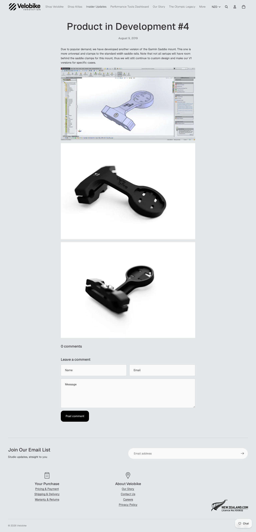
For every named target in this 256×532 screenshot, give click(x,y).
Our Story (128, 489)
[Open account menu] (234, 6)
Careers (128, 499)
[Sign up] (242, 453)
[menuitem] (202, 7)
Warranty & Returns (47, 499)
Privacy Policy (128, 504)
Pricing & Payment (47, 489)
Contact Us (128, 494)
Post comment (75, 416)
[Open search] (226, 6)
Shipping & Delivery (47, 494)
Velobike (22, 525)
